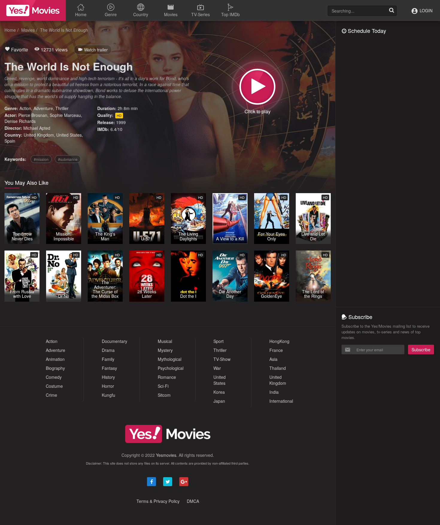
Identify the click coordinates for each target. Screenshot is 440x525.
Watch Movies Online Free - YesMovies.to (33, 10)
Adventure (43, 108)
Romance (167, 377)
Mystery (165, 350)
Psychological (170, 368)
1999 (121, 122)
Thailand (277, 368)
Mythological (169, 359)
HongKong (279, 341)
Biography (55, 368)
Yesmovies (166, 455)
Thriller (62, 108)
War (217, 368)
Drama (108, 350)
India (274, 392)
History (108, 377)
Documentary (114, 341)
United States (69, 135)
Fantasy (109, 368)
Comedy (54, 377)
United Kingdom (39, 135)
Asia (273, 359)
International (281, 401)
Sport (218, 341)
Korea (219, 392)
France (276, 350)
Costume (54, 386)
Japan (219, 401)
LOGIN (425, 10)
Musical (165, 341)
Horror (108, 386)
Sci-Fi (163, 386)
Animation (55, 359)
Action (25, 108)
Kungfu (108, 395)
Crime (51, 395)
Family (108, 359)
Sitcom (164, 395)
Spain (9, 141)
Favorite (19, 49)
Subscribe (421, 349)
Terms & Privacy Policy (158, 501)
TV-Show (221, 359)
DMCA (193, 501)
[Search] (391, 11)
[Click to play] (257, 87)
